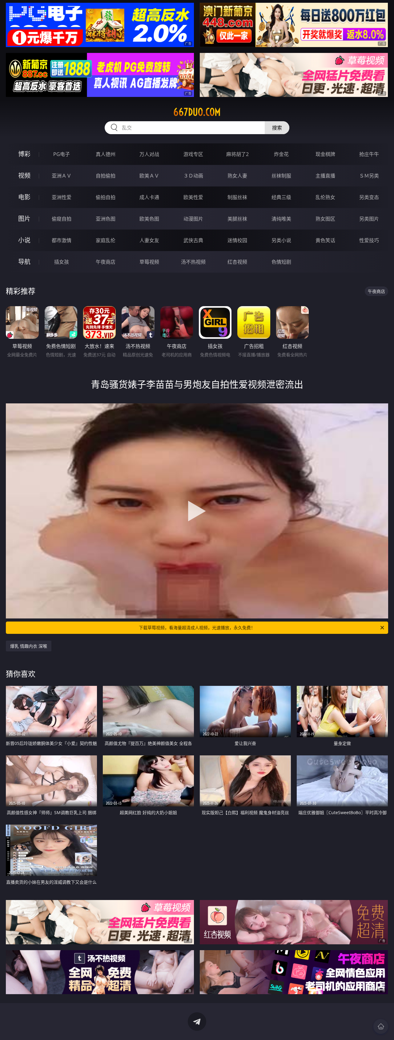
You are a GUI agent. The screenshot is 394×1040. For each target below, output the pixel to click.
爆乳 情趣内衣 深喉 (28, 646)
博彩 (24, 154)
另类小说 (281, 240)
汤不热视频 (193, 261)
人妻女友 (149, 240)
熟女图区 (325, 218)
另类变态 (369, 197)
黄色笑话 (325, 240)
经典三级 (281, 197)
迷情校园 (237, 240)
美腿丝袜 (237, 218)
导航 (24, 262)
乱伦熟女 (325, 197)
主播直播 (325, 175)
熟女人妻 (237, 175)
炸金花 (281, 154)
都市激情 (61, 240)
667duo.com (197, 112)
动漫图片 (193, 218)
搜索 (277, 127)
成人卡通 (149, 197)
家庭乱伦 (105, 240)
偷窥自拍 (61, 218)
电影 (24, 197)
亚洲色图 (105, 218)
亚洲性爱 (61, 197)
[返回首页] (380, 1026)
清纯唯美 (281, 218)
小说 (24, 240)
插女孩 (61, 261)
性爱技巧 (369, 240)
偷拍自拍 (105, 197)
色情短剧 (281, 261)
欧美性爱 (193, 197)
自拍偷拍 (105, 175)
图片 (24, 218)
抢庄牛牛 (369, 154)
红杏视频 (237, 261)
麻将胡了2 (237, 154)
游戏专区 (193, 154)
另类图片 (369, 218)
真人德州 (105, 154)
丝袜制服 (281, 175)
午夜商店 (105, 261)
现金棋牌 (325, 154)
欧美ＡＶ (149, 175)
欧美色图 (149, 218)
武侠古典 (193, 240)
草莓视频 (149, 261)
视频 (24, 175)
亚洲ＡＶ (61, 175)
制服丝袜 (237, 197)
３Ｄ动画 (193, 175)
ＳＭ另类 (369, 175)
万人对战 (149, 154)
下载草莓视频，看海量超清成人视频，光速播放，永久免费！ (197, 627)
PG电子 (61, 154)
